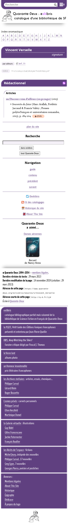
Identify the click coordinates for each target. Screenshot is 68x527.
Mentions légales (13, 481)
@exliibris (34, 196)
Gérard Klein (10, 388)
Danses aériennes (33, 233)
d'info (39, 116)
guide (32, 169)
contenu (33, 175)
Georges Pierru (11, 468)
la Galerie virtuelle (12, 423)
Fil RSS (64, 83)
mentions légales (40, 272)
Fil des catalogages (34, 202)
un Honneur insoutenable (15, 366)
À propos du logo (12, 504)
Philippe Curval (12, 383)
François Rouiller (12, 441)
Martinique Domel (13, 415)
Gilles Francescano (13, 432)
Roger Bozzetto (12, 392)
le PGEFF (7, 327)
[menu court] (62, 4)
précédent (33, 181)
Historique (9, 490)
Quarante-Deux (17, 301)
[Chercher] (55, 5)
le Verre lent (9, 353)
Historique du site (34, 208)
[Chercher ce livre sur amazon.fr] (32, 257)
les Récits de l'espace (14, 450)
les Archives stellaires (14, 379)
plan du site (33, 126)
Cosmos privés (10, 401)
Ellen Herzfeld (11, 410)
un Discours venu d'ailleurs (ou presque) (28, 98)
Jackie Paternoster (13, 437)
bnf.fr (22, 64)
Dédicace (9, 499)
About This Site (34, 214)
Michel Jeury (10, 454)
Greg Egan (9, 463)
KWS (6, 340)
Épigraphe (9, 495)
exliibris (7, 310)
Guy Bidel (9, 428)
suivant (32, 187)
